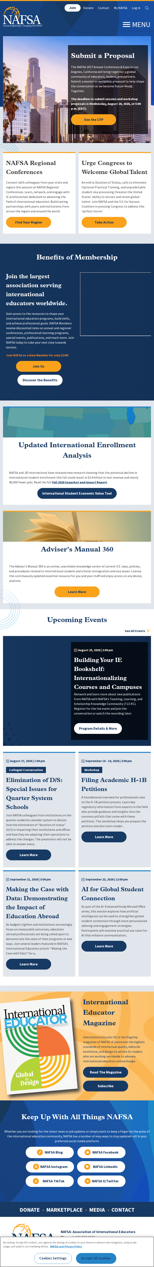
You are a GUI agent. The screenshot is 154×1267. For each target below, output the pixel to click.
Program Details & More (98, 728)
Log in (136, 8)
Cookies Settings (53, 1258)
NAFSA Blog (54, 1152)
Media (97, 1209)
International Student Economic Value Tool (77, 493)
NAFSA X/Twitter (105, 1181)
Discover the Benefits (40, 380)
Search (147, 8)
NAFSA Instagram (54, 1166)
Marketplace (64, 1209)
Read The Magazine (106, 1072)
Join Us (38, 366)
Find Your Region (28, 222)
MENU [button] (141, 24)
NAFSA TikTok (54, 1181)
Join (72, 7)
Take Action (104, 222)
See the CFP (93, 119)
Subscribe (105, 1086)
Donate (88, 8)
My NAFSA (120, 8)
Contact (103, 8)
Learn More (77, 591)
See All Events (135, 631)
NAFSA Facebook (105, 1152)
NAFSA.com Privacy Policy (66, 1246)
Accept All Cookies (96, 1258)
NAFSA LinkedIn (105, 1166)
